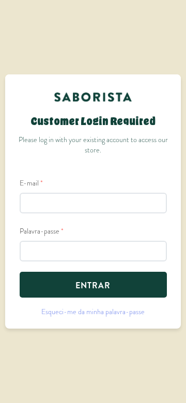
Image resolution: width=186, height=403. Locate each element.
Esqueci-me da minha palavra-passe (93, 311)
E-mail (31, 183)
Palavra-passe (42, 231)
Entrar (93, 285)
